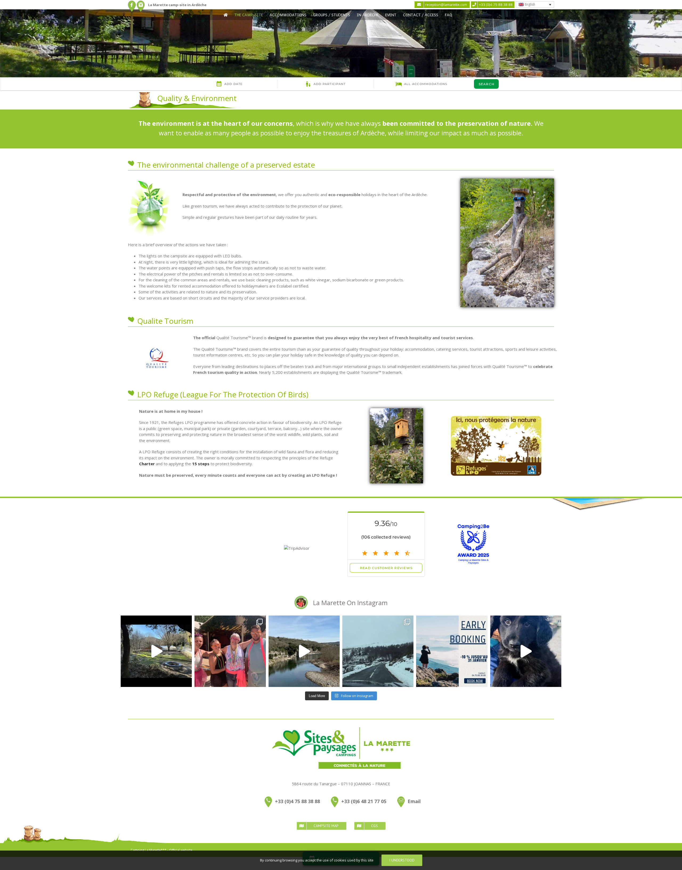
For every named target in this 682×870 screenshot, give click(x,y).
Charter (147, 463)
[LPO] (496, 416)
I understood (402, 860)
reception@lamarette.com (446, 4)
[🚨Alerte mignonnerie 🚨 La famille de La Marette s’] (525, 651)
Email (414, 801)
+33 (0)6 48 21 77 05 (363, 801)
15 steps (200, 463)
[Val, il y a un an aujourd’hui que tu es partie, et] (230, 651)
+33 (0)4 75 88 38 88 (297, 801)
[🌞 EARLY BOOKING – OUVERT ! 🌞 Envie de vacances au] (451, 651)
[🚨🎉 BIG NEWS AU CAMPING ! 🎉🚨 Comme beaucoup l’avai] (156, 651)
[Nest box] (396, 410)
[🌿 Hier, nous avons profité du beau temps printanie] (304, 651)
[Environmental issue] (149, 182)
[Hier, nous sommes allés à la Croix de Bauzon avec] (377, 651)
